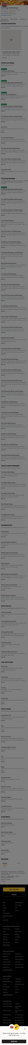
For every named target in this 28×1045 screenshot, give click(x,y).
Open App (14, 1041)
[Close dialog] (24, 1028)
